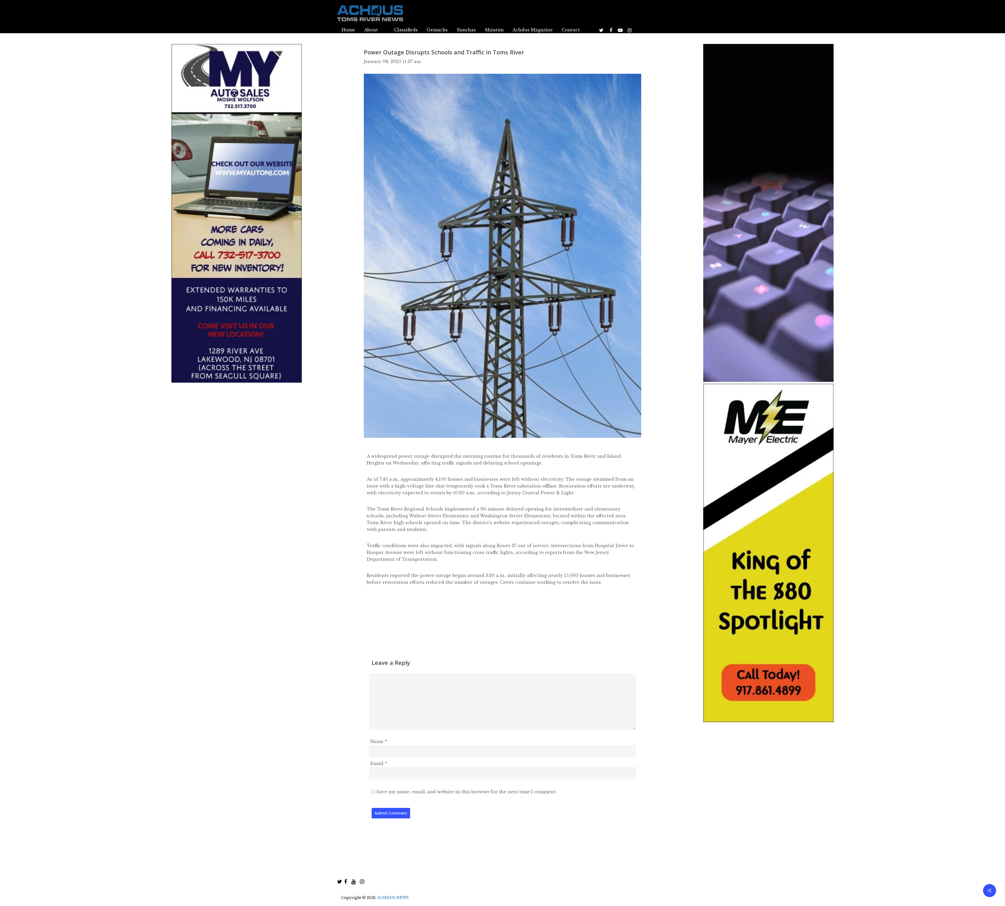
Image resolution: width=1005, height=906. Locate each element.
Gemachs (437, 29)
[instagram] (362, 881)
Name (378, 741)
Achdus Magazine (532, 29)
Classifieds (406, 29)
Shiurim (494, 29)
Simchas (466, 29)
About (371, 29)
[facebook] (345, 881)
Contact (571, 29)
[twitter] (339, 881)
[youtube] (353, 881)
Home (348, 29)
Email (378, 763)
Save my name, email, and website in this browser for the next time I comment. (466, 791)
